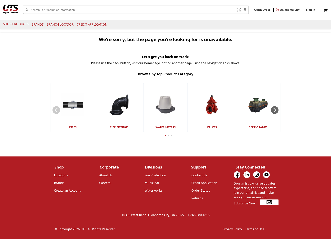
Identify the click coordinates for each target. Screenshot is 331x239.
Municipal (152, 183)
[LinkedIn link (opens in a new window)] (246, 174)
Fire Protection (155, 175)
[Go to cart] (325, 9)
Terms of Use (254, 229)
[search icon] (26, 9)
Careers (105, 183)
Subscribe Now (245, 203)
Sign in (310, 9)
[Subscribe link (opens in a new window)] (269, 202)
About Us (106, 175)
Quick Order (262, 9)
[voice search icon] (245, 10)
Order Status (200, 190)
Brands (38, 24)
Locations (61, 175)
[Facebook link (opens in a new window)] (237, 174)
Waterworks (153, 190)
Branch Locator (60, 24)
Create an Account (67, 190)
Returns (197, 198)
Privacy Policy (232, 229)
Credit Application (92, 24)
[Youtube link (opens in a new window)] (266, 174)
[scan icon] (239, 9)
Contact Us (199, 175)
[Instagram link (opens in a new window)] (256, 174)
